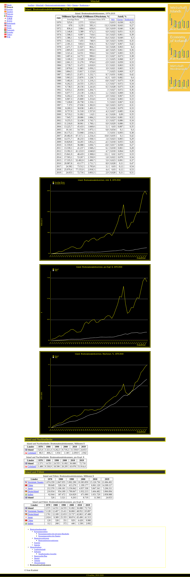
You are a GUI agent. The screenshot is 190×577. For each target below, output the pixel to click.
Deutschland (33, 491)
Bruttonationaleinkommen (55, 5)
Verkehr (37, 560)
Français (10, 14)
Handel (37, 558)
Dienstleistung (39, 563)
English (10, 9)
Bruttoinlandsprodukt (38, 529)
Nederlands (11, 23)
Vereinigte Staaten (36, 482)
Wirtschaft (40, 5)
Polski (9, 28)
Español (10, 12)
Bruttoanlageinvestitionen (48, 540)
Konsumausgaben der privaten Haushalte (53, 534)
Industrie (37, 552)
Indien (30, 494)
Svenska (10, 32)
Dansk (9, 5)
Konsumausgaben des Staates (49, 536)
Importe (37, 545)
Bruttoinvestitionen (41, 538)
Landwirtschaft (39, 549)
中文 (8, 37)
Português (10, 30)
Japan (30, 488)
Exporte (37, 543)
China (30, 485)
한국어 (9, 21)
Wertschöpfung (35, 547)
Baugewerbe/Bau (40, 556)
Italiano (10, 16)
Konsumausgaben (41, 531)
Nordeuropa (84, 5)
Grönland (32, 453)
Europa (75, 5)
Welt (69, 5)
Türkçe (9, 34)
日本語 (9, 18)
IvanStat (31, 5)
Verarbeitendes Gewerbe (47, 554)
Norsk (9, 26)
